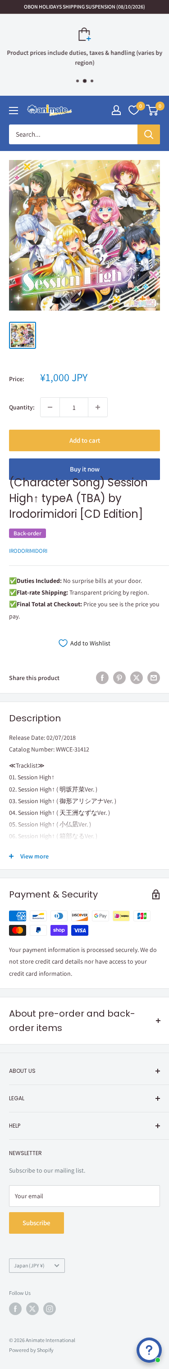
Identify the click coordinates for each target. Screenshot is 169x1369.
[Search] (148, 134)
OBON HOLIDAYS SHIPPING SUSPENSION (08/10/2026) (84, 6)
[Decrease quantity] (50, 407)
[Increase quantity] (97, 407)
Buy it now (85, 469)
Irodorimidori (28, 551)
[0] (152, 110)
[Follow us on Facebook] (15, 1308)
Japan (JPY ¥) (29, 1265)
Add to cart (84, 440)
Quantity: (22, 407)
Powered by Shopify (31, 1350)
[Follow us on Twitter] (32, 1308)
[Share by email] (153, 677)
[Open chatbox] (149, 1350)
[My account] (116, 110)
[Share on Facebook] (102, 677)
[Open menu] (13, 110)
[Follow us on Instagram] (49, 1308)
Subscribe (36, 1222)
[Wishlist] (134, 110)
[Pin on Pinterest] (119, 677)
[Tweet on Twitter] (136, 677)
